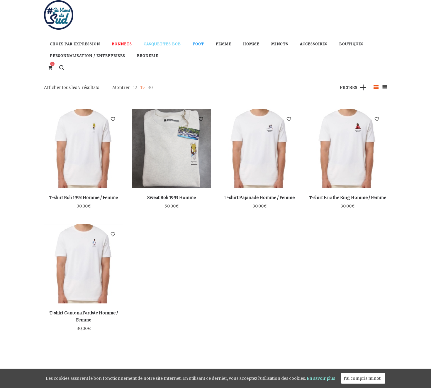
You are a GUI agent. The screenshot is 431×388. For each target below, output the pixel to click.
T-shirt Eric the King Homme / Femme (347, 197)
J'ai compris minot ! (363, 378)
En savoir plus (321, 378)
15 (142, 87)
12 (135, 87)
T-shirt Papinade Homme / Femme (260, 197)
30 (150, 87)
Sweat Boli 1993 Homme (171, 197)
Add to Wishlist (112, 119)
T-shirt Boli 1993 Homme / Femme (83, 197)
